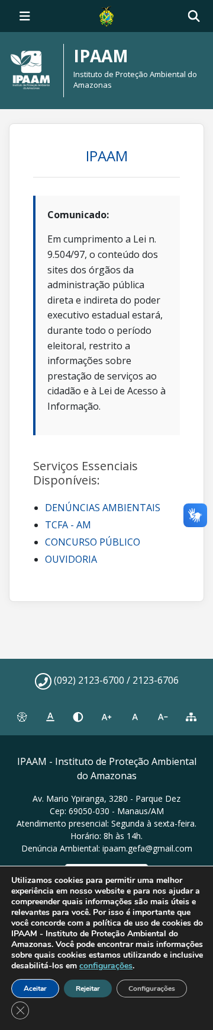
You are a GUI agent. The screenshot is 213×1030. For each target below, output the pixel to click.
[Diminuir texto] (163, 717)
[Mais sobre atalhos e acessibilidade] (22, 717)
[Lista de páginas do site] (191, 717)
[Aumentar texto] (106, 717)
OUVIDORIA (71, 559)
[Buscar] (194, 16)
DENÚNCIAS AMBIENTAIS (102, 507)
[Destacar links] (50, 717)
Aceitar (35, 988)
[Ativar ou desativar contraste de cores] (78, 717)
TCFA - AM (68, 524)
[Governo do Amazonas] (106, 14)
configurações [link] (106, 965)
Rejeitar (88, 988)
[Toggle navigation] (25, 16)
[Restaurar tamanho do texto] (135, 717)
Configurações (151, 988)
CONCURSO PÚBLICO (92, 542)
